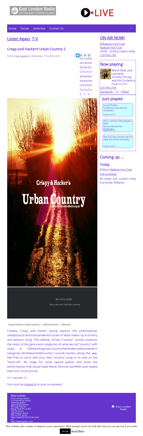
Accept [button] (65, 431)
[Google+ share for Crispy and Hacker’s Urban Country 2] (82, 75)
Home (12, 28)
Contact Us (56, 28)
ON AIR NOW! (112, 37)
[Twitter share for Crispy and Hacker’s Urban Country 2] (78, 56)
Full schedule (108, 174)
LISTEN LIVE (108, 55)
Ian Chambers (22, 56)
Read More (77, 431)
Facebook (106, 92)
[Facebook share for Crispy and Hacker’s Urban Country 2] (90, 75)
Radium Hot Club (111, 48)
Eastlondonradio (50, 324)
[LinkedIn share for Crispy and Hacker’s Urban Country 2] (86, 75)
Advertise (39, 28)
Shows (24, 28)
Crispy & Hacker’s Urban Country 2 (24, 324)
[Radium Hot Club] (112, 44)
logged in (30, 384)
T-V (35, 38)
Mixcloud (66, 324)
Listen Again (18, 38)
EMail (125, 92)
